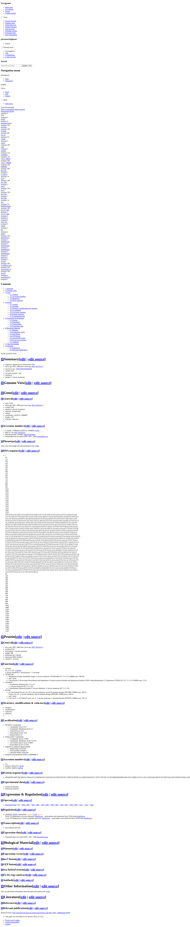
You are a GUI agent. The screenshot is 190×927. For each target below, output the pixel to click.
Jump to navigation (7, 109)
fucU (81, 805)
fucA (86, 805)
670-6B (3, 131)
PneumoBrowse (42, 436)
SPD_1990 (54, 805)
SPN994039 (5, 254)
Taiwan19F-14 (6, 269)
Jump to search (20, 109)
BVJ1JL (4, 171)
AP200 (3, 151)
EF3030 (3, 127)
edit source (36, 359)
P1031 (3, 226)
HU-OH (4, 182)
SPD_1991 (64, 805)
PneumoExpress (42, 837)
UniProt (20, 768)
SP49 (3, 234)
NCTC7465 (5, 210)
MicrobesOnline (29, 434)
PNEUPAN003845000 (24, 369)
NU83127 (4, 218)
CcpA (35, 814)
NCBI (37, 431)
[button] (2, 17)
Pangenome (5, 111)
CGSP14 (4, 175)
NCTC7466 (5, 214)
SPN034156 (5, 242)
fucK (92, 805)
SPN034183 (5, 246)
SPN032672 (5, 238)
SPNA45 (4, 258)
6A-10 (3, 135)
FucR (15, 814)
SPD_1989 (45, 805)
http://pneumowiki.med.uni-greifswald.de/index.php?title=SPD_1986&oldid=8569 (41, 913)
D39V (3, 119)
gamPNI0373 (5, 277)
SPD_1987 (26, 805)
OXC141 (4, 222)
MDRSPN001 (6, 206)
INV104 (4, 194)
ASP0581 (4, 155)
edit (23, 359)
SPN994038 (5, 250)
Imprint (7, 924)
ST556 (3, 261)
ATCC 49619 (5, 159)
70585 (3, 139)
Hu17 (3, 190)
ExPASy (18, 670)
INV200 (4, 198)
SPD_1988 (35, 805)
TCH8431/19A (6, 265)
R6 (2, 230)
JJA (2, 202)
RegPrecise (39, 816)
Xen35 (3, 273)
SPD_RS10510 (36, 366)
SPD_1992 (74, 805)
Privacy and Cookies (12, 920)
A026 (3, 143)
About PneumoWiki (12, 922)
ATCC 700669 (6, 163)
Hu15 (3, 186)
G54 (2, 178)
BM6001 (4, 167)
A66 (2, 147)
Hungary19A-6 (6, 123)
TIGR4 (11, 111)
